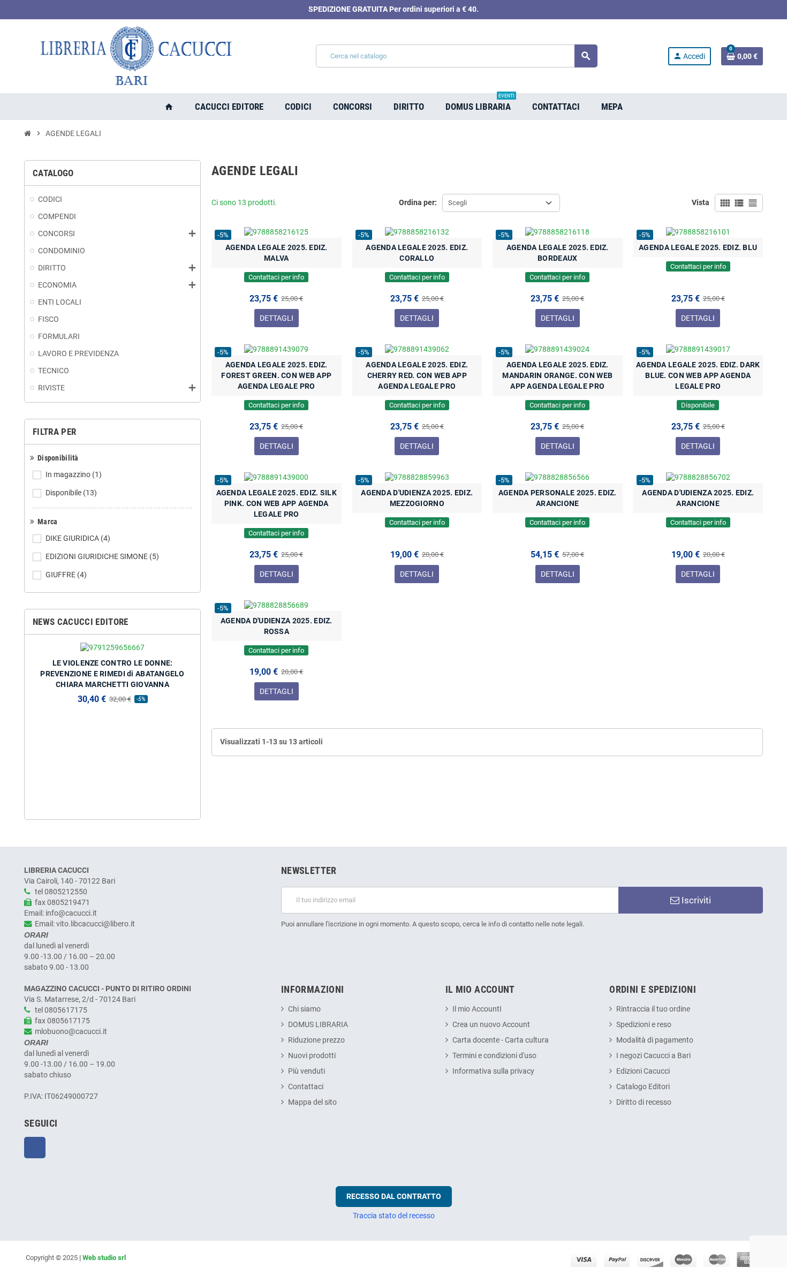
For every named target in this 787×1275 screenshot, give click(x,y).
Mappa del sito (312, 1102)
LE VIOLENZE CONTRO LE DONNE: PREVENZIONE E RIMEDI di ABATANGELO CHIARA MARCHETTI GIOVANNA (112, 674)
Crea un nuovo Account (491, 1024)
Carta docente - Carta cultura (500, 1040)
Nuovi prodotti (312, 1055)
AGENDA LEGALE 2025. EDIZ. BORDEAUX (557, 252)
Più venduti (306, 1071)
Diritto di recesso (643, 1102)
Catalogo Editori (643, 1086)
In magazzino (74, 474)
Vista (700, 202)
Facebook (35, 1147)
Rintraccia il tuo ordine (653, 1009)
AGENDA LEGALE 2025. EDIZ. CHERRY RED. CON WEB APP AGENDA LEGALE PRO (417, 375)
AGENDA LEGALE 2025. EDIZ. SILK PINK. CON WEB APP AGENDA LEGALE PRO (276, 503)
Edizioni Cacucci (643, 1071)
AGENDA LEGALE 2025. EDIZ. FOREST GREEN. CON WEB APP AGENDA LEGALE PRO (276, 375)
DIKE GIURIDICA (78, 538)
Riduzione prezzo (316, 1040)
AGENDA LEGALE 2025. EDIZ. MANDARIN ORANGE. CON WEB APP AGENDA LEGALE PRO (557, 375)
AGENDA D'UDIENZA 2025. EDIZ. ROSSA (276, 626)
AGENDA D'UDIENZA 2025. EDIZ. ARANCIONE (698, 498)
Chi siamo (304, 1009)
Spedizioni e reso (643, 1024)
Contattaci (305, 1086)
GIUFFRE (66, 574)
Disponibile (71, 492)
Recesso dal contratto (393, 1196)
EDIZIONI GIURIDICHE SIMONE (102, 556)
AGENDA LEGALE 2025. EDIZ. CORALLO (417, 252)
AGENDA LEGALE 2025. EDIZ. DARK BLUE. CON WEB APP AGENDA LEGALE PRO (698, 375)
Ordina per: (418, 202)
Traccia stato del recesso (394, 1215)
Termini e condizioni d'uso (494, 1055)
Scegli (457, 203)
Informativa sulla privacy (493, 1071)
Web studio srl (104, 1258)
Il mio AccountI (477, 1009)
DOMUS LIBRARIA (318, 1024)
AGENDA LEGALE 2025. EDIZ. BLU (698, 247)
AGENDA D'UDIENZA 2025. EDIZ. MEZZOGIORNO (417, 498)
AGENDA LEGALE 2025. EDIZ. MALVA (276, 252)
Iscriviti (695, 900)
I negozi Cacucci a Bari (653, 1055)
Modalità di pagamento (654, 1040)
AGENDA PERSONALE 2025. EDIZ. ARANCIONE (557, 498)
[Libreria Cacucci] (135, 56)
